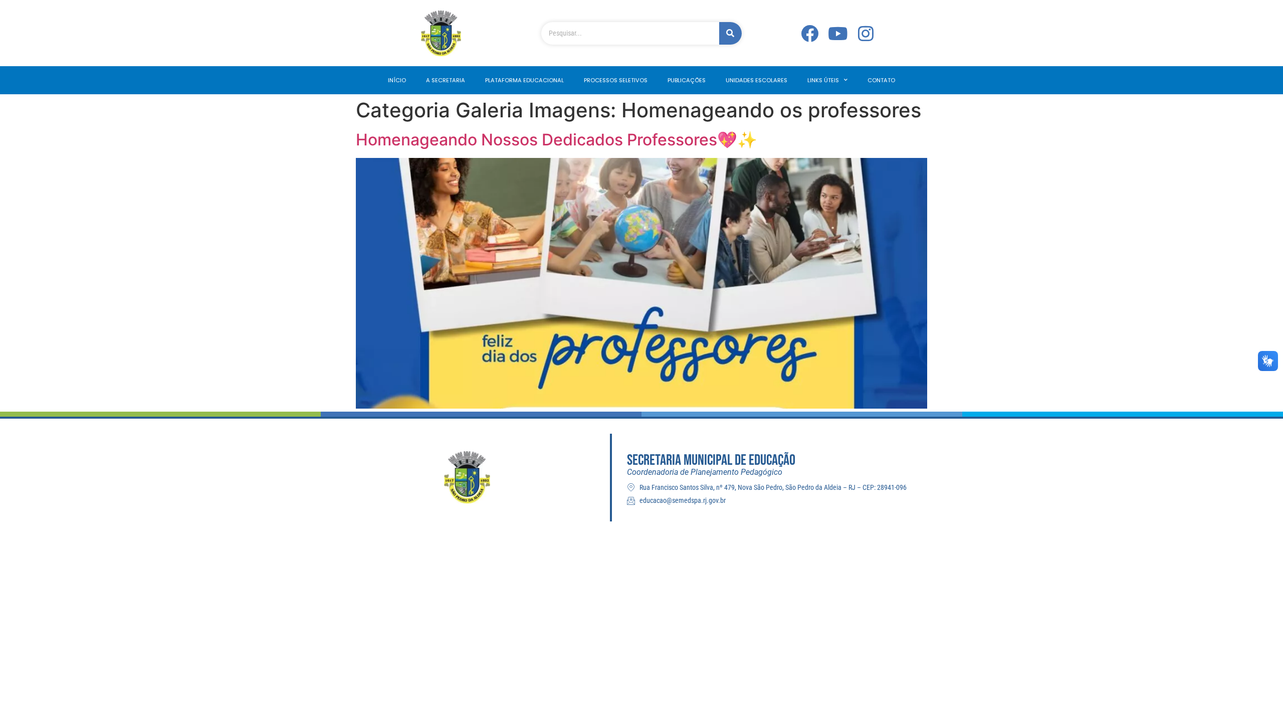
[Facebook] (810, 34)
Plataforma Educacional (524, 80)
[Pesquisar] (730, 33)
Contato (881, 80)
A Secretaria (445, 80)
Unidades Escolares (756, 80)
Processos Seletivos (616, 80)
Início (397, 80)
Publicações (687, 80)
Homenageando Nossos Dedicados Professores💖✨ (556, 139)
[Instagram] (866, 34)
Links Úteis (823, 80)
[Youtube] (838, 34)
